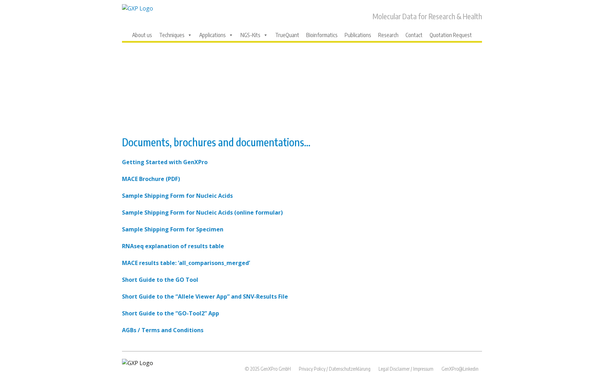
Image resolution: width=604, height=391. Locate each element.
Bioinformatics (322, 35)
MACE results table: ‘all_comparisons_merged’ (186, 263)
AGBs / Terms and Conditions (162, 330)
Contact (414, 35)
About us (142, 35)
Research (388, 35)
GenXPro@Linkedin (460, 369)
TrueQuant (287, 35)
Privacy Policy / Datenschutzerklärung (335, 369)
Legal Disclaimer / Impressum (406, 369)
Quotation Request (451, 35)
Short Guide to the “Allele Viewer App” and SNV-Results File (205, 296)
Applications (212, 35)
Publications (358, 35)
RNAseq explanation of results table (173, 246)
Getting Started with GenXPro (165, 162)
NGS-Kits (250, 35)
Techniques (172, 35)
